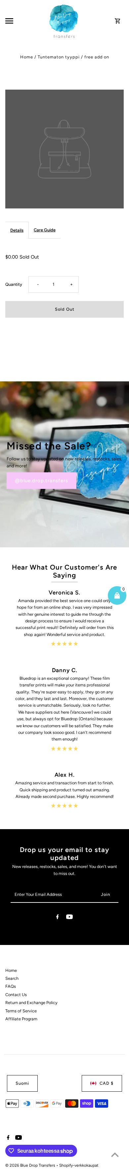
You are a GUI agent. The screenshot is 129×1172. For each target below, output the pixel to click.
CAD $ (106, 1083)
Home (26, 56)
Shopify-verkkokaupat (79, 1165)
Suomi (22, 1083)
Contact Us (16, 994)
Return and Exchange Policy (31, 1002)
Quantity (13, 284)
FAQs (10, 986)
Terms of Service (21, 1010)
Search (12, 978)
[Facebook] (57, 917)
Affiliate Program (21, 1018)
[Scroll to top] (115, 1154)
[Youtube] (69, 917)
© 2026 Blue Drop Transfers (30, 1165)
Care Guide (45, 229)
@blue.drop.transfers (41, 481)
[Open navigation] (25, 21)
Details (16, 230)
